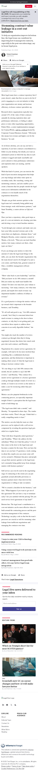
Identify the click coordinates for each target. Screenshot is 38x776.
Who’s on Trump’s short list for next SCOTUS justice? (17, 647)
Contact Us (5, 723)
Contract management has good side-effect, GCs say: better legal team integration (17, 563)
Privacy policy (6, 766)
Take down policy (28, 766)
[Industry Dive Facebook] (7, 705)
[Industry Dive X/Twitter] (11, 705)
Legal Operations (16, 579)
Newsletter (5, 726)
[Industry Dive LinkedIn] (3, 705)
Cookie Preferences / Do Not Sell (12, 769)
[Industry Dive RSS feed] (15, 705)
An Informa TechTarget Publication (19, 2)
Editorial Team (6, 720)
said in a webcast (21, 130)
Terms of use (16, 766)
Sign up (29, 6)
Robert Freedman (12, 54)
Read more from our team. (19, 21)
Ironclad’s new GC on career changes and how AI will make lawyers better (17, 683)
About (3, 717)
